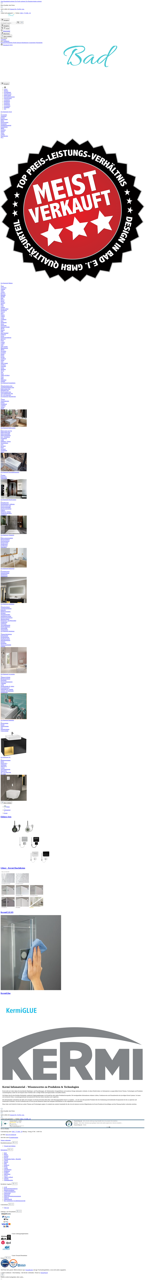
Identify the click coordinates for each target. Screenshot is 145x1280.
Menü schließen (7, 36)
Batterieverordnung (9, 1190)
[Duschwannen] (14, 533)
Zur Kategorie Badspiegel (7, 568)
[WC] (14, 800)
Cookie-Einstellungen (10, 1191)
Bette (5, 1153)
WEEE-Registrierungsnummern (12, 1196)
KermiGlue (6, 993)
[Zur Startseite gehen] (9, 17)
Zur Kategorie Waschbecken (8, 396)
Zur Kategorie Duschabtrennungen (10, 472)
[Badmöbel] (14, 756)
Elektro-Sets (6, 817)
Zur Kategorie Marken (7, 283)
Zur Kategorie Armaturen (7, 535)
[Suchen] (18, 22)
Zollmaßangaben (8, 1180)
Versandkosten (29, 1270)
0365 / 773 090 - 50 (25, 13)
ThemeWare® (44, 1272)
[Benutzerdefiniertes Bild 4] (21, 1267)
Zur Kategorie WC (6, 757)
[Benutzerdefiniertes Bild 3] (13, 1267)
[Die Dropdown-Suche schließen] (22, 22)
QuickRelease (7, 1169)
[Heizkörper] (14, 672)
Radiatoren (7, 1171)
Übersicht (3, 42)
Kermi (5, 1166)
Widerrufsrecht (8, 1199)
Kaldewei (6, 1165)
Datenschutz (7, 1193)
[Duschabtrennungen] (14, 498)
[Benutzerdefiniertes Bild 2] (5, 1267)
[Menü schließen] (1, 113)
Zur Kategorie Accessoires (8, 674)
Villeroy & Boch (8, 1177)
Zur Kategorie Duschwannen (8, 499)
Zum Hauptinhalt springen (8, 1)
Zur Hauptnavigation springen (34, 1)
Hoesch (6, 1162)
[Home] (74, 87)
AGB (5, 1187)
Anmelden (3, 39)
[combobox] (8, 23)
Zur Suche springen (20, 1)
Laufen (6, 1168)
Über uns (6, 1207)
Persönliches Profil (11, 42)
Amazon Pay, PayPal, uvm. (17, 9)
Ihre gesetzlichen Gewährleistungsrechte (14, 1200)
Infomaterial (4, 1150)
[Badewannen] (14, 470)
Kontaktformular (13, 1137)
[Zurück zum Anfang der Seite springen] (2, 1275)
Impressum (7, 1194)
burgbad (6, 1156)
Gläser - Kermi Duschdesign (13, 868)
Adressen (19, 42)
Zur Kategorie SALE (6, 111)
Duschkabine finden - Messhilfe (12, 1159)
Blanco (6, 1154)
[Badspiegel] (14, 602)
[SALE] (72, 281)
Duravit (6, 1157)
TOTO (6, 1175)
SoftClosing (7, 1174)
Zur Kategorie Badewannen (8, 428)
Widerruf (6, 1197)
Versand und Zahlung (9, 1146)
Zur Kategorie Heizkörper (7, 631)
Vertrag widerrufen (6, 1140)
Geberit (6, 1160)
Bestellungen (25, 42)
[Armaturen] (14, 567)
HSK (5, 1163)
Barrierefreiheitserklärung (11, 1188)
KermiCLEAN (7, 912)
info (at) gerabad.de (11, 1134)
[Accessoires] (14, 718)
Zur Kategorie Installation (7, 604)
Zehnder (6, 1178)
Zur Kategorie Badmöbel (7, 720)
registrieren (6, 41)
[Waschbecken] (14, 426)
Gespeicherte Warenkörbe (35, 42)
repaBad (6, 1172)
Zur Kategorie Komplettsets (8, 383)
